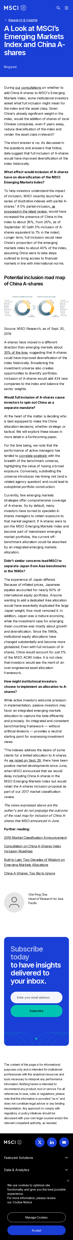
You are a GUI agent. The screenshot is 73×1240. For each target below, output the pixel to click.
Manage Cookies (36, 1217)
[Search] (58, 7)
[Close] (68, 1180)
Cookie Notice (22, 1202)
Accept (36, 1230)
